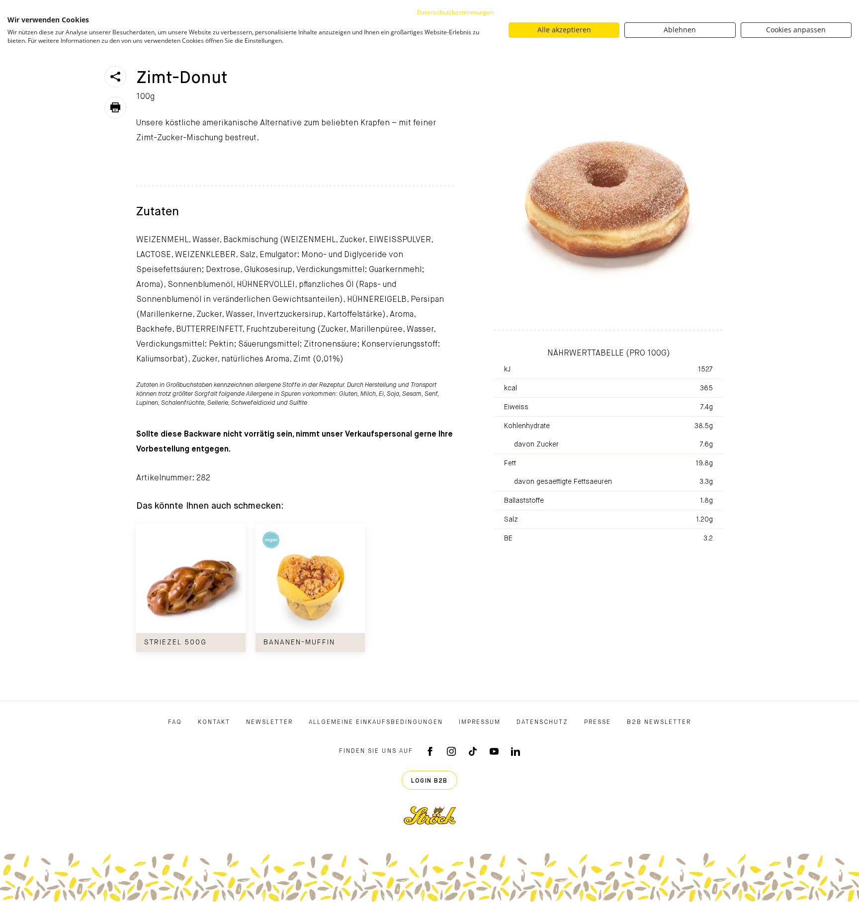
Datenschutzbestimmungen (455, 12)
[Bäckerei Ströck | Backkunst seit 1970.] (430, 815)
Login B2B (429, 781)
